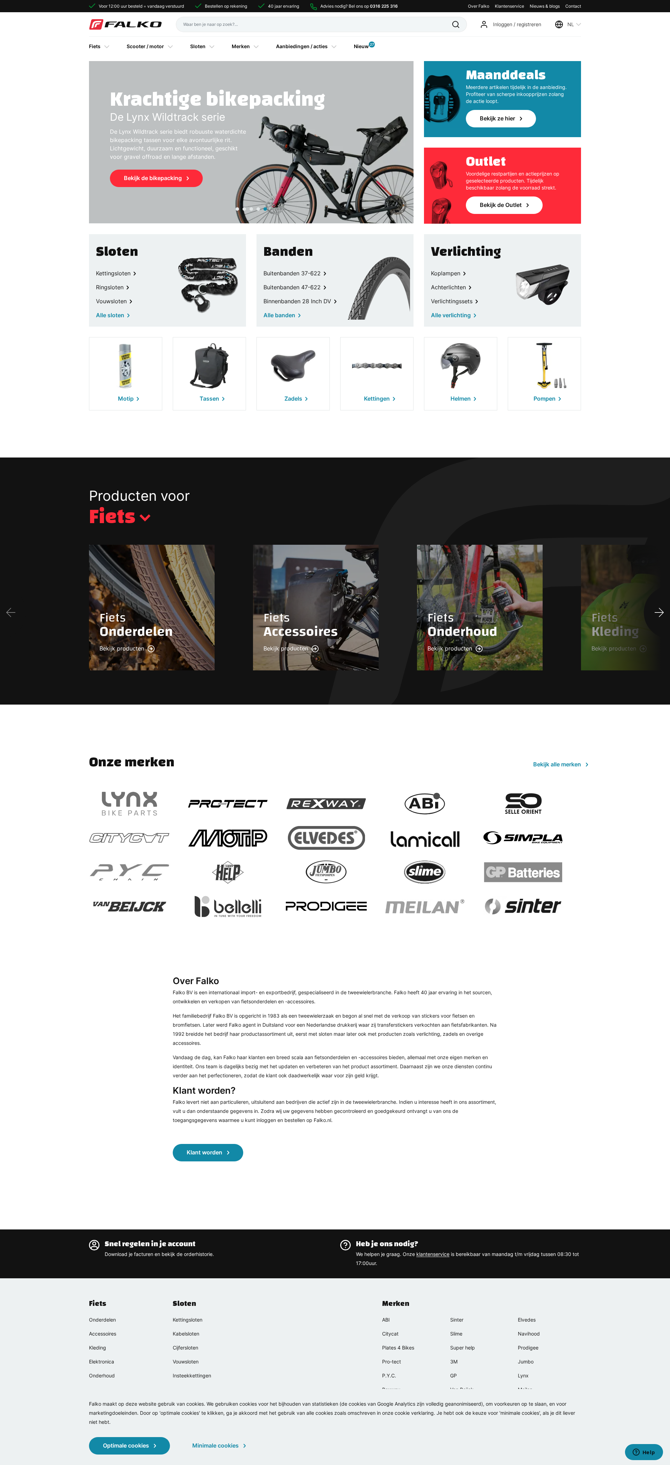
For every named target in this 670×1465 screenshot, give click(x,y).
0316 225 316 (384, 6)
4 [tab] (258, 209)
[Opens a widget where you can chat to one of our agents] (644, 1453)
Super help (462, 1348)
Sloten (198, 46)
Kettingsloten (187, 1320)
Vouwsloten (186, 1361)
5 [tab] (265, 209)
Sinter (456, 1320)
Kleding (97, 1348)
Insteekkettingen (192, 1375)
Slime (456, 1334)
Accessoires (102, 1334)
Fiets (94, 46)
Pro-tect (391, 1361)
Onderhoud (102, 1375)
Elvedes (527, 1320)
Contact (573, 6)
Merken (241, 46)
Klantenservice (509, 6)
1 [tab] (237, 209)
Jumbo (526, 1361)
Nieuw (361, 45)
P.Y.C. (389, 1375)
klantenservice (432, 1254)
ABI (386, 1320)
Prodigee (528, 1348)
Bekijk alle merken (557, 764)
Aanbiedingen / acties (302, 46)
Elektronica (101, 1361)
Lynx (523, 1375)
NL (570, 24)
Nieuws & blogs (545, 6)
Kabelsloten (186, 1334)
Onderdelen (102, 1320)
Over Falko (478, 6)
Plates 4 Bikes (398, 1348)
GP (453, 1375)
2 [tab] (244, 209)
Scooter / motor (145, 46)
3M (453, 1361)
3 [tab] (251, 209)
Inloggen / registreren (517, 24)
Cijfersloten (185, 1348)
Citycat (390, 1334)
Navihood (529, 1334)
